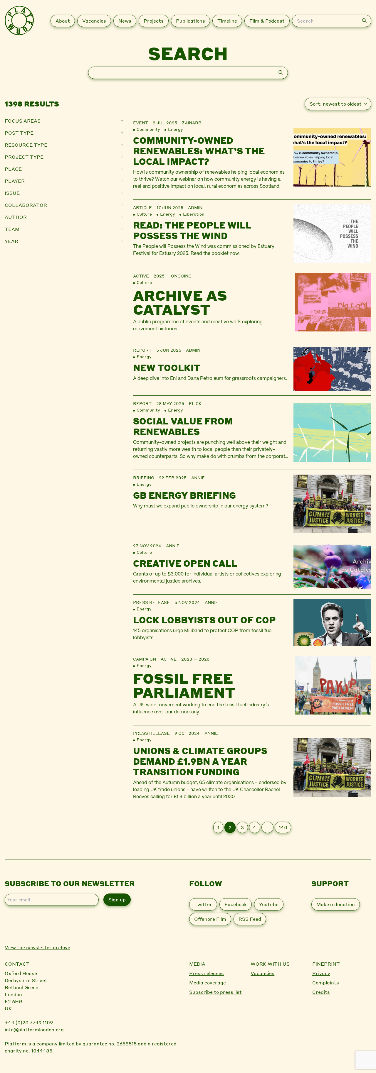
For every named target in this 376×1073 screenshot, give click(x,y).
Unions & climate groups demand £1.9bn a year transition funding (200, 761)
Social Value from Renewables (183, 426)
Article (142, 207)
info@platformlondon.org (34, 1029)
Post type (19, 133)
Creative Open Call (185, 563)
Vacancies (262, 973)
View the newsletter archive (37, 947)
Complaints (325, 982)
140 (283, 827)
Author (16, 217)
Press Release (151, 602)
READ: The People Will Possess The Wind (192, 230)
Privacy (321, 973)
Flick (195, 403)
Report (142, 350)
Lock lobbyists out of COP (204, 620)
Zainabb (192, 122)
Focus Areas (23, 121)
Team (12, 229)
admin (195, 207)
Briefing (143, 477)
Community (148, 129)
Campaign (144, 658)
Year (11, 241)
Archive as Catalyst (180, 302)
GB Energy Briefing (184, 495)
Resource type (26, 145)
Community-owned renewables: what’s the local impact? (199, 151)
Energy (175, 129)
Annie (198, 477)
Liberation (193, 213)
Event (140, 122)
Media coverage (207, 982)
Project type (24, 157)
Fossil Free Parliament (184, 685)
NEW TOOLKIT (166, 367)
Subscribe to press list (215, 992)
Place (13, 169)
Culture (144, 213)
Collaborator (26, 205)
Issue (12, 193)
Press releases (206, 973)
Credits (321, 992)
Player (15, 181)
